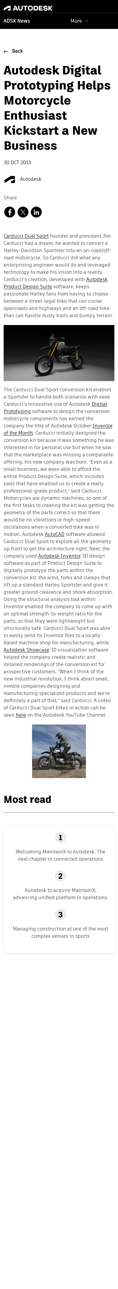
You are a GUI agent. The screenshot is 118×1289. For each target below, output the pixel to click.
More (76, 20)
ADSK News (17, 21)
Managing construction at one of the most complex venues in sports (60, 932)
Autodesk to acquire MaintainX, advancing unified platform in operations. (60, 894)
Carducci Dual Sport (26, 236)
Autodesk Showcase (26, 650)
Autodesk (30, 179)
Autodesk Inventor (59, 556)
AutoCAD (54, 534)
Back (17, 51)
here (21, 715)
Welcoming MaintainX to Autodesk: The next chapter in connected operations (60, 855)
